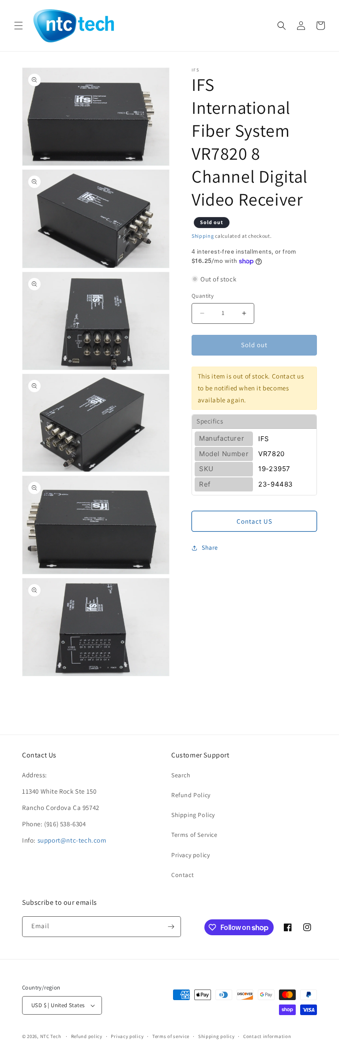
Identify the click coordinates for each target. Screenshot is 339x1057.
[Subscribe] (171, 926)
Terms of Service (194, 835)
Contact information (267, 1036)
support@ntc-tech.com (72, 840)
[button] (18, 25)
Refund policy (86, 1036)
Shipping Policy (193, 815)
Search (181, 775)
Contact (182, 875)
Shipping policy (216, 1036)
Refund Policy (191, 795)
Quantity (203, 296)
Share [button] (210, 547)
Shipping (203, 235)
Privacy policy (190, 855)
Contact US (254, 521)
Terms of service (170, 1036)
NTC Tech (50, 1036)
